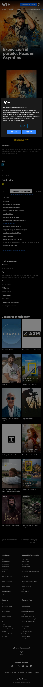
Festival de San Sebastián (28, 584)
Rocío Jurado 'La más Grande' (30, 579)
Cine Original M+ (6, 561)
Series (4, 9)
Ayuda (21, 654)
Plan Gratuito (25, 626)
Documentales (5, 589)
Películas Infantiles (7, 576)
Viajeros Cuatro (27, 419)
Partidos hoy (5, 636)
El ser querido (25, 559)
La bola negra (25, 561)
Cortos (3, 571)
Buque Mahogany (8, 236)
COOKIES (37, 672)
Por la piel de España (9, 455)
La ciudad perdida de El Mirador (13, 239)
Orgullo (4, 594)
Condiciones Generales (28, 611)
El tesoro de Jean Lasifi (10, 245)
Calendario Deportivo (7, 634)
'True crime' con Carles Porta (29, 581)
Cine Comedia (5, 566)
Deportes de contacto (7, 629)
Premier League (6, 611)
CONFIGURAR (21, 126)
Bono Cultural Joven (27, 631)
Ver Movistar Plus (26, 604)
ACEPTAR (29, 132)
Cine (11, 9)
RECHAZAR (13, 132)
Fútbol (18, 9)
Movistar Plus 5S (26, 594)
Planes (23, 624)
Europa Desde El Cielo (30, 489)
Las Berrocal (25, 576)
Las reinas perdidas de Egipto (12, 233)
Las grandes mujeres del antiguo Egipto (15, 229)
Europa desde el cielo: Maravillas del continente (11, 490)
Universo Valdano (6, 616)
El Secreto (6, 201)
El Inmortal (24, 569)
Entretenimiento (6, 591)
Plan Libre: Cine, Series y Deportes (31, 619)
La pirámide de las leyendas (11, 207)
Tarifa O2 (24, 634)
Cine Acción (5, 569)
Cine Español (5, 564)
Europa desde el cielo (29, 384)
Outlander (24, 574)
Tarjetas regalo (26, 636)
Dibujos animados (26, 586)
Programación (5, 639)
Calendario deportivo (32, 9)
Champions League (7, 606)
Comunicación (25, 639)
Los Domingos (25, 564)
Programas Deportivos (28, 589)
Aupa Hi (4, 384)
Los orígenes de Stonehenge (11, 204)
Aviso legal (21, 672)
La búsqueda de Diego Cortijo (30, 526)
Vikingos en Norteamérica (11, 217)
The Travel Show (7, 350)
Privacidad (29, 672)
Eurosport (4, 631)
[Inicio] (6, 4)
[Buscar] (18, 4)
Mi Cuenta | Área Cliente (28, 609)
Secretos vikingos (8, 214)
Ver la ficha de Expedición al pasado (22, 194)
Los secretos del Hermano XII (12, 226)
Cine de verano (6, 574)
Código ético (25, 614)
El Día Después (6, 614)
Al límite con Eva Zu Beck (31, 455)
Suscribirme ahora (28, 4)
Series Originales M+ (7, 581)
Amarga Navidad (26, 566)
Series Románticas (7, 584)
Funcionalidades (26, 606)
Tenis (3, 621)
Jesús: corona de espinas (11, 525)
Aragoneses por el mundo (31, 350)
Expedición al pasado (21, 191)
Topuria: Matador (6, 626)
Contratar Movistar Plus (28, 616)
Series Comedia (6, 586)
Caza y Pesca (25, 591)
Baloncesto (5, 619)
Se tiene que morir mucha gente (30, 571)
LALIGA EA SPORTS (6, 609)
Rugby (3, 624)
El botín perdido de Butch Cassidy (13, 210)
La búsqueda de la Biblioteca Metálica (14, 220)
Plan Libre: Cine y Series (28, 621)
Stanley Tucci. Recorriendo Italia (11, 419)
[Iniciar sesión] (39, 4)
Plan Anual (24, 629)
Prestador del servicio (10, 672)
